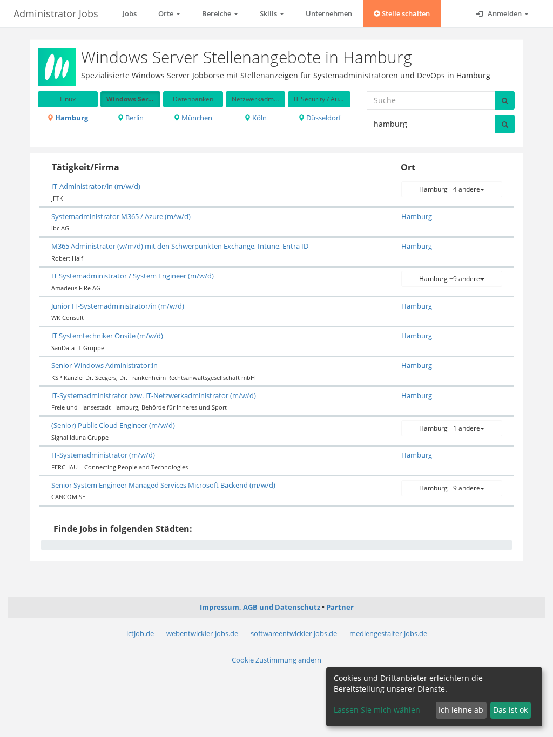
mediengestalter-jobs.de (388, 633)
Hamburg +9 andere (449, 278)
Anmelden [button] (504, 13)
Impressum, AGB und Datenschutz (260, 607)
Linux (68, 99)
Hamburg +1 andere (449, 428)
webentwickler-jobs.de (202, 633)
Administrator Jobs (56, 13)
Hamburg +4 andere (449, 189)
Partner (340, 607)
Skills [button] (269, 13)
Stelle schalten (405, 13)
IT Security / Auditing (322, 99)
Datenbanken (193, 99)
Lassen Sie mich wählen (377, 710)
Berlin (134, 117)
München (196, 117)
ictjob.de (140, 633)
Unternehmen (329, 13)
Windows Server (132, 99)
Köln (259, 117)
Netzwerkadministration (259, 99)
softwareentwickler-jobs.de (294, 633)
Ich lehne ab (461, 710)
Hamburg (70, 117)
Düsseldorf (323, 117)
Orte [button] (166, 13)
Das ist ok (510, 710)
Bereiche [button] (217, 13)
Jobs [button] (130, 13)
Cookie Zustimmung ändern (276, 660)
